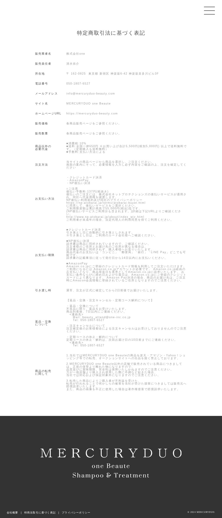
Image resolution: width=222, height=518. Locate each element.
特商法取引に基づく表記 (40, 512)
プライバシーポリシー (76, 512)
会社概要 (12, 512)
